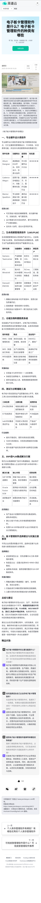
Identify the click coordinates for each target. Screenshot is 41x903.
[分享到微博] (16, 789)
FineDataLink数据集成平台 (28, 861)
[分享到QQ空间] (25, 789)
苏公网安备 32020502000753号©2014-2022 (19, 864)
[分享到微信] (7, 789)
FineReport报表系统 (29, 858)
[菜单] (37, 3)
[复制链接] (34, 789)
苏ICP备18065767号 (29, 867)
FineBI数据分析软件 (11, 861)
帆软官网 (18, 858)
